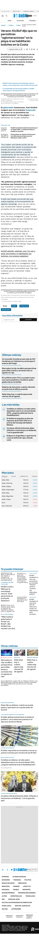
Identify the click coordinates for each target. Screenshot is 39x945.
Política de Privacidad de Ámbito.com (17, 902)
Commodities (24, 476)
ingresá (35, 15)
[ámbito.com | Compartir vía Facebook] (27, 49)
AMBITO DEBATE (29, 916)
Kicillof (19, 25)
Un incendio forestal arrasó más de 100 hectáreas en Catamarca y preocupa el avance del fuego (18, 361)
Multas (5, 909)
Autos (4, 896)
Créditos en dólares (28, 11)
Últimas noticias (19, 877)
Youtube (21, 869)
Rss (3, 899)
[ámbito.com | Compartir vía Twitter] (29, 49)
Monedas (4, 476)
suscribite (28, 15)
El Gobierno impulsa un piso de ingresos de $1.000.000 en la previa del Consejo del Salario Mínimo (20, 421)
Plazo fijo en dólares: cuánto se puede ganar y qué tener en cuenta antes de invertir (17, 707)
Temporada (24, 306)
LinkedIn (16, 870)
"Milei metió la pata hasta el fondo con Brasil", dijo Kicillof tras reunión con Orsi (8, 623)
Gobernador (6, 309)
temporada (30, 110)
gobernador (8, 107)
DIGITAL (9, 916)
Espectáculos (16, 896)
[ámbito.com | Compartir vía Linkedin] (31, 49)
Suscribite (28, 319)
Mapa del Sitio (14, 899)
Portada (5, 877)
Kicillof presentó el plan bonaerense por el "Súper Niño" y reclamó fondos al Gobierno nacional (24, 129)
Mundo (16, 890)
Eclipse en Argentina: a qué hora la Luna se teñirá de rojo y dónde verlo (21, 437)
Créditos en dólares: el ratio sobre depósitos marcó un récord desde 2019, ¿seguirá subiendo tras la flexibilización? (21, 412)
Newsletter (32, 870)
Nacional (6, 890)
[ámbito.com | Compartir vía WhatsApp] (24, 49)
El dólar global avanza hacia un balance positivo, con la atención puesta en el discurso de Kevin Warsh (17, 719)
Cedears (34, 476)
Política (11, 25)
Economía (20, 21)
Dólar (10, 21)
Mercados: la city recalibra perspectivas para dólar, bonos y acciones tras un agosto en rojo (19, 370)
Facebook (7, 870)
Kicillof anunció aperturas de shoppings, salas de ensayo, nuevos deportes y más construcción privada (20, 84)
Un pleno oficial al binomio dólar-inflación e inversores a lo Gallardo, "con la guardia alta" (21, 430)
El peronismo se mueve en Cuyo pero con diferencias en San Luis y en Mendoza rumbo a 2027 (23, 136)
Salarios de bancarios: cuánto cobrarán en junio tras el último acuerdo (18, 388)
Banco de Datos (8, 883)
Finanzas (32, 21)
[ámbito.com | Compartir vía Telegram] (34, 49)
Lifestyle (27, 886)
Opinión (16, 886)
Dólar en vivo (16, 11)
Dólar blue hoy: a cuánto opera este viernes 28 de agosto (17, 395)
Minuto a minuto (7, 657)
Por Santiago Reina (6, 768)
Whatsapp (26, 870)
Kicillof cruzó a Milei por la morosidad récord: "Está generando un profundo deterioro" (7, 594)
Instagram (12, 870)
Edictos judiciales (22, 906)
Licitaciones (16, 909)
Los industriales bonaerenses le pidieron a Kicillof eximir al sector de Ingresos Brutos (18, 90)
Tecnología (30, 896)
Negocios (6, 886)
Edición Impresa (8, 893)
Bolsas (14, 476)
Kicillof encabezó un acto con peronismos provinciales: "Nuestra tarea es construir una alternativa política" (33, 584)
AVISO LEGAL (6, 906)
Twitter (3, 869)
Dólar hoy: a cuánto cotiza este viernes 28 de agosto (32, 664)
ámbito (3, 25)
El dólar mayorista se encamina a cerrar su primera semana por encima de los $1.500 (19, 751)
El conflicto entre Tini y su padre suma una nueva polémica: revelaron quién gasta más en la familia (18, 380)
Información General (27, 893)
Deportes (26, 890)
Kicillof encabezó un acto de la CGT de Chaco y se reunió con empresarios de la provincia (33, 606)
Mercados (22, 883)
